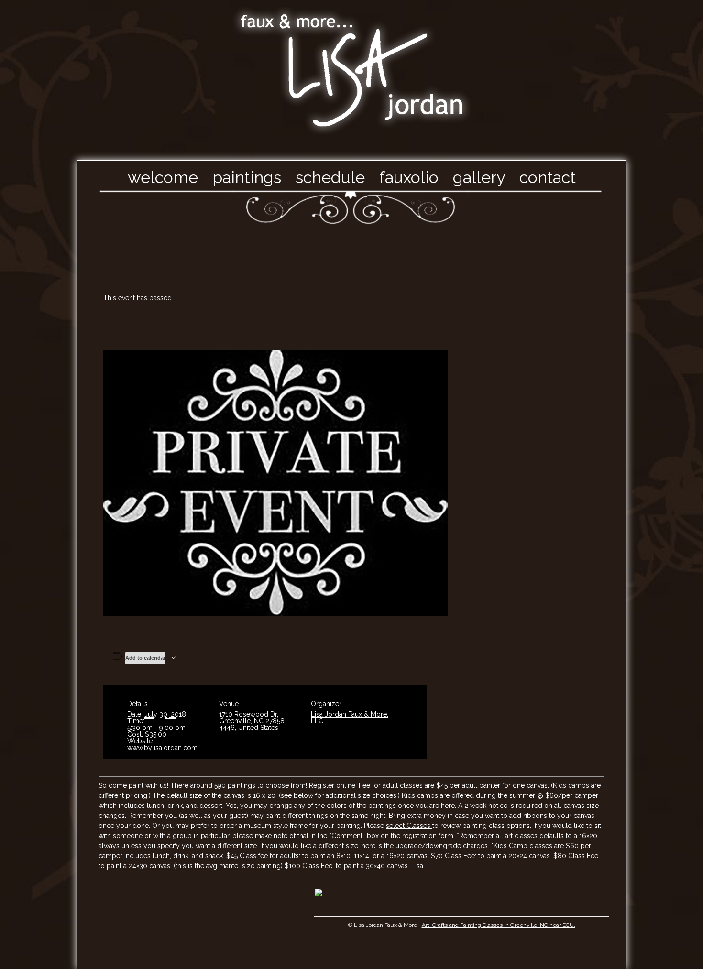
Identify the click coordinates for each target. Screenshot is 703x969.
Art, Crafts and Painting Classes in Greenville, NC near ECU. (498, 925)
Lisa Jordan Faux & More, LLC (349, 717)
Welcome (163, 177)
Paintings (246, 177)
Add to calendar (145, 658)
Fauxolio (409, 177)
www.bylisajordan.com (162, 747)
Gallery (479, 177)
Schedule (330, 177)
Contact (547, 177)
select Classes (409, 825)
